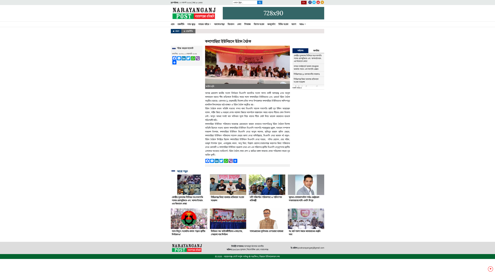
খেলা (239, 24)
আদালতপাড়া (219, 24)
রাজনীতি (181, 24)
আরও (301, 24)
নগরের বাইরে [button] (203, 24)
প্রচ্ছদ (177, 31)
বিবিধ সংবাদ (283, 24)
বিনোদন (231, 24)
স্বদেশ (293, 24)
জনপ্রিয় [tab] (316, 50)
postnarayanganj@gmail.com (311, 247)
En (303, 2)
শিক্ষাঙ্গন (247, 24)
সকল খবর (296, 87)
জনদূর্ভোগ (271, 24)
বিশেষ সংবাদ (259, 24)
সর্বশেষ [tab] (300, 50)
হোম (173, 24)
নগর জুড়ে (191, 24)
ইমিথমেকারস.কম (273, 256)
